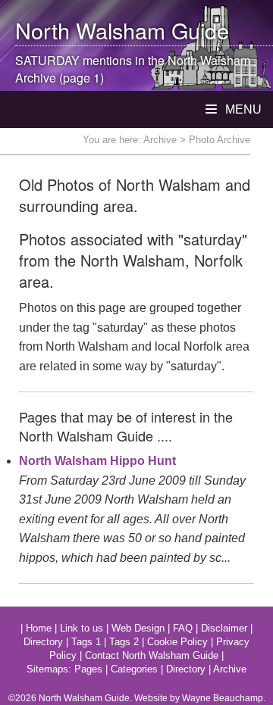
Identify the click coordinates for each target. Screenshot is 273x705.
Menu (242, 109)
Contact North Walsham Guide (151, 655)
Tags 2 (124, 641)
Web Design (138, 628)
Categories (134, 669)
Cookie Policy (177, 641)
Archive (160, 139)
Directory (43, 641)
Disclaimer (224, 628)
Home (39, 628)
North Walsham (90, 29)
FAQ (183, 628)
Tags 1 (86, 641)
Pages (88, 669)
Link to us (81, 628)
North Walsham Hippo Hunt (97, 460)
